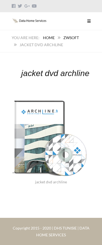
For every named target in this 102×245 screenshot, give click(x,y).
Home (49, 37)
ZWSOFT (71, 37)
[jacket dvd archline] (51, 100)
